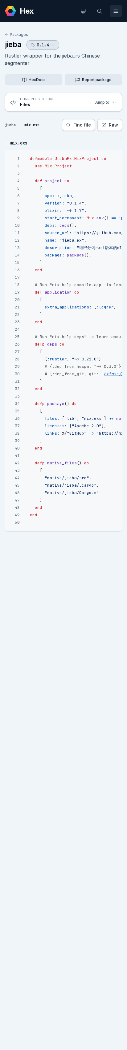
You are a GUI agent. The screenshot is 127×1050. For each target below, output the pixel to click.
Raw (113, 124)
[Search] (99, 11)
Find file (82, 124)
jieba (13, 44)
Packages (19, 34)
